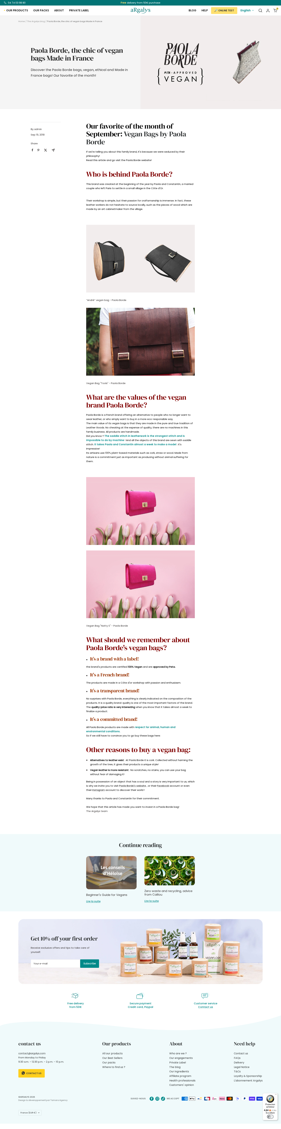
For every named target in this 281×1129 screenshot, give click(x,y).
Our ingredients (179, 1071)
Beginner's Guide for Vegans (106, 895)
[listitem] (32, 150)
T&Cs (237, 1071)
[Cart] (275, 10)
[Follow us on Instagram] (157, 1099)
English (246, 10)
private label (79, 10)
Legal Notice (241, 1067)
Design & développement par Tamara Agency (42, 1100)
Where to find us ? (113, 1067)
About (59, 10)
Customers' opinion (181, 1085)
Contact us (205, 1007)
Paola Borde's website (132, 785)
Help (204, 10)
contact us (33, 1073)
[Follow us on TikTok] (163, 1099)
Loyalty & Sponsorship (248, 1076)
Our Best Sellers (112, 1058)
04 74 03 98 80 (17, 2)
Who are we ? (178, 1053)
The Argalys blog (36, 21)
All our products (112, 1053)
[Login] (267, 10)
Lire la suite (93, 901)
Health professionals (182, 1080)
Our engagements (181, 1058)
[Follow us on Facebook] (152, 1099)
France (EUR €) (28, 1112)
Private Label (177, 1062)
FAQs (237, 1058)
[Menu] (276, 1095)
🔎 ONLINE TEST (224, 10)
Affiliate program (180, 1076)
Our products (17, 10)
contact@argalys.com (32, 1053)
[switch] (270, 1117)
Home (21, 21)
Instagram (98, 790)
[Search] (260, 10)
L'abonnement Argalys (248, 1080)
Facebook (163, 785)
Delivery (239, 1062)
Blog (192, 10)
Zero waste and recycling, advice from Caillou (168, 893)
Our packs (41, 10)
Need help (244, 1043)
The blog (175, 1067)
